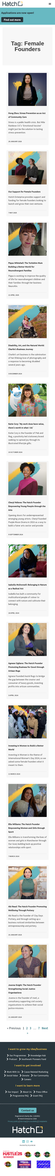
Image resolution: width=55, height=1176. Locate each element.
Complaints (42, 1121)
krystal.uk (31, 1145)
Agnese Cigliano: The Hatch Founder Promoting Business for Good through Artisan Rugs (26, 667)
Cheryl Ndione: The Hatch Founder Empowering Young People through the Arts (27, 506)
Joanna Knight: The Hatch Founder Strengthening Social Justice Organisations (24, 988)
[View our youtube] (31, 1141)
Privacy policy (13, 1121)
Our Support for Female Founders (24, 191)
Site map (23, 1121)
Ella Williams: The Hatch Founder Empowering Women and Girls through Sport (26, 828)
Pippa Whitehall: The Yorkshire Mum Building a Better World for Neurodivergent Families (25, 266)
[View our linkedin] (23, 1141)
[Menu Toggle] (50, 4)
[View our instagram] (27, 1141)
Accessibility (32, 1121)
